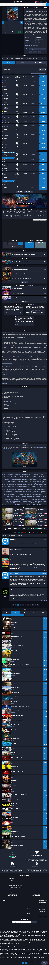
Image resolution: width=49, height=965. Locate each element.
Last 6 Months (15, 243)
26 (43, 532)
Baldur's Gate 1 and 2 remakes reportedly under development (18, 523)
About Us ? (11, 878)
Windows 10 (8, 391)
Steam (41, 43)
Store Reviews (42, 909)
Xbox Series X (35, 45)
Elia (11, 589)
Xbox (39, 43)
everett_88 (13, 549)
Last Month (21, 243)
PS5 (31, 45)
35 (35, 532)
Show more (19, 191)
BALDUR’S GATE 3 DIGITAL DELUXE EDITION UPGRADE (13, 414)
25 (31, 532)
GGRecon (4, 374)
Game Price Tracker (43, 900)
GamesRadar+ (5, 383)
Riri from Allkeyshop (15, 573)
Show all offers (28, 191)
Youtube (21, 898)
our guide (42, 58)
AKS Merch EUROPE (43, 916)
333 (39, 532)
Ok (23, 963)
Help (45, 963)
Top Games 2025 (42, 911)
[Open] (2, 1)
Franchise (33, 65)
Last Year (10, 243)
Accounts (27, 65)
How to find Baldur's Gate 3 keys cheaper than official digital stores (18, 517)
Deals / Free (41, 907)
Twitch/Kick (4, 898)
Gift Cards (41, 904)
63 (28, 604)
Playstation (28, 908)
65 (32, 604)
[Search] (47, 4)
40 (16, 532)
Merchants (4, 900)
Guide (10, 65)
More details (29, 266)
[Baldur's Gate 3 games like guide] (24, 200)
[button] (46, 1)
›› (37, 604)
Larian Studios (38, 40)
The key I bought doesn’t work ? (15, 885)
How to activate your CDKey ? (15, 887)
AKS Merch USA (42, 913)
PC (26, 898)
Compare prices (33, 150)
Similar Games (40, 65)
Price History (16, 65)
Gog (36, 43)
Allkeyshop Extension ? (14, 892)
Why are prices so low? (14, 883)
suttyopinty (13, 539)
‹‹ (13, 604)
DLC (22, 65)
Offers (5, 65)
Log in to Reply (44, 546)
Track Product (13, 246)
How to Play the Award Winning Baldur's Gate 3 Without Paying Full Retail (40, 517)
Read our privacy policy (33, 961)
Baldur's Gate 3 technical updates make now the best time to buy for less (41, 511)
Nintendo (28, 913)
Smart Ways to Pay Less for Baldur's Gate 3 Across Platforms (18, 511)
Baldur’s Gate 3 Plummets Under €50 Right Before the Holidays (41, 523)
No (26, 963)
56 (27, 532)
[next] (21, 22)
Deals (23, 513)
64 (30, 604)
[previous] (3, 22)
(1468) (43, 528)
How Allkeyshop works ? (14, 880)
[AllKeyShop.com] (18, 1)
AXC (11, 560)
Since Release (5, 243)
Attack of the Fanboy (7, 363)
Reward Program (42, 902)
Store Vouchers (42, 898)
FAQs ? (10, 889)
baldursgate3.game (39, 39)
